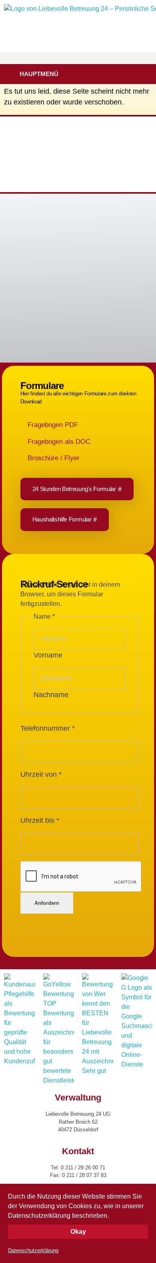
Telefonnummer (47, 728)
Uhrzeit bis (39, 820)
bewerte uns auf (38, 307)
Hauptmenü (39, 73)
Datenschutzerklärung (33, 1250)
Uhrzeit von (41, 774)
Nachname (51, 695)
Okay (78, 1231)
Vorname (48, 655)
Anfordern (46, 903)
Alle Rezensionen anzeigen (40, 293)
